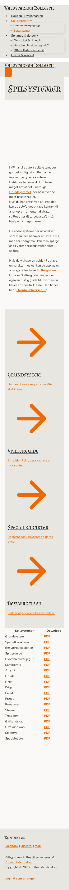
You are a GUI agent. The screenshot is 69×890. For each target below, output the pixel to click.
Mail (38, 846)
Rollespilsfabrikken (18, 862)
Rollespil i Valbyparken (27, 16)
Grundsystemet (20, 192)
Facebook (11, 846)
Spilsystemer (22, 31)
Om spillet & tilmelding (28, 40)
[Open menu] (8, 72)
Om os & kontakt (22, 55)
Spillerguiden (46, 270)
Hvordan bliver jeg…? (31, 290)
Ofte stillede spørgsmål (29, 50)
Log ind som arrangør (20, 878)
